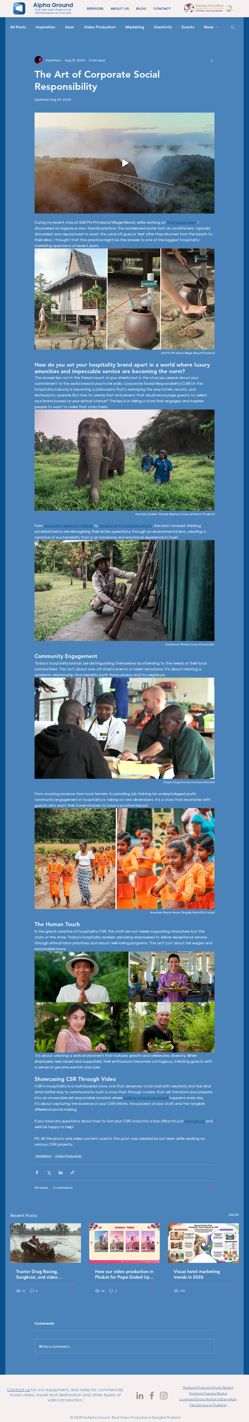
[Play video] (124, 163)
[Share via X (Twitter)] (48, 1172)
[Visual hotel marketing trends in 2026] (203, 1243)
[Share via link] (72, 1172)
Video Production (100, 27)
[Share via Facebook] (37, 1172)
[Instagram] (164, 1395)
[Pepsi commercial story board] (124, 1243)
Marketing (134, 27)
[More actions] (211, 60)
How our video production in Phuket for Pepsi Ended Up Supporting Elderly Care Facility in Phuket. (124, 1274)
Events (188, 27)
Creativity (163, 27)
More (208, 27)
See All (233, 1214)
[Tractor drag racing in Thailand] (45, 1243)
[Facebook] (152, 1395)
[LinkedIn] (140, 1395)
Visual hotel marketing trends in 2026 (197, 1274)
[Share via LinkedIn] (60, 1172)
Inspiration (45, 27)
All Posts (18, 27)
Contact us (18, 1389)
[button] (95, 8)
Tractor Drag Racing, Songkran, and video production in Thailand (39, 1274)
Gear (69, 27)
